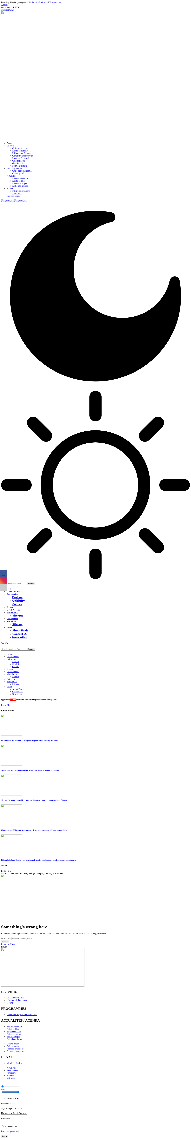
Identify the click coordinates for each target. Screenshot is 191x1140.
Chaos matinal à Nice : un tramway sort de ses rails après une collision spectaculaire (34, 830)
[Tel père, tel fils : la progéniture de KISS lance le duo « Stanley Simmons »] (11, 765)
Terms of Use (55, 2)
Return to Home (8, 944)
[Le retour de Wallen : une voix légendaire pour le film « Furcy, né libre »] (11, 735)
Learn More (6, 705)
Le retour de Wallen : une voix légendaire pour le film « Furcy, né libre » (29, 740)
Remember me (10, 1126)
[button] (4, 5)
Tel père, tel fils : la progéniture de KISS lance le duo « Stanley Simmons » (30, 770)
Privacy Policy (38, 2)
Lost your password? (10, 1131)
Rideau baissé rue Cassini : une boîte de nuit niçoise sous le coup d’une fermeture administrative (38, 860)
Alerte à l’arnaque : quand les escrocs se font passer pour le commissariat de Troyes (34, 800)
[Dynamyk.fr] (14, 200)
